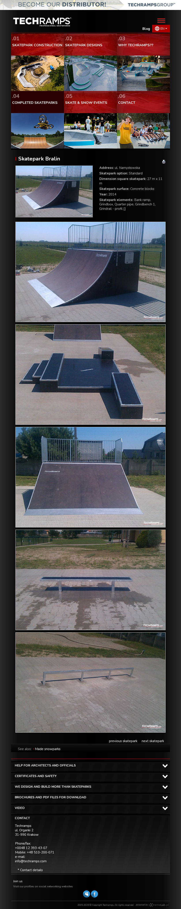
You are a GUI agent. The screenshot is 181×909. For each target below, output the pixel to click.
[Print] (164, 162)
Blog (146, 29)
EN (162, 29)
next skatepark (153, 741)
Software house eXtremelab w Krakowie (158, 905)
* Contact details (30, 870)
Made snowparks (47, 749)
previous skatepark (123, 741)
